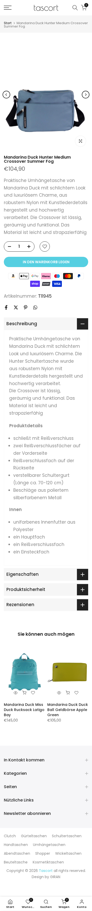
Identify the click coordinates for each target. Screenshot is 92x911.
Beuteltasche (16, 862)
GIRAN (55, 876)
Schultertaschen (67, 836)
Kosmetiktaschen (48, 862)
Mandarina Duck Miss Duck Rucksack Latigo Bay (24, 709)
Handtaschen (16, 844)
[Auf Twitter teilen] (16, 307)
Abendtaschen (17, 853)
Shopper (42, 853)
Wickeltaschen (68, 853)
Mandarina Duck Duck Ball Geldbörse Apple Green (67, 709)
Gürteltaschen (34, 836)
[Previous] (6, 94)
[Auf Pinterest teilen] (25, 307)
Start (8, 23)
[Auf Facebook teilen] (6, 307)
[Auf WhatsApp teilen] (35, 307)
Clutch (10, 836)
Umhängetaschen (49, 844)
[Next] (85, 94)
